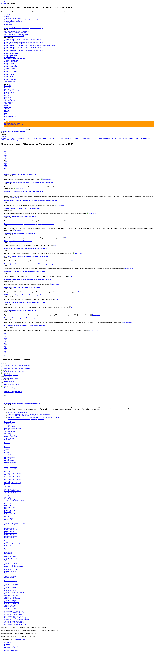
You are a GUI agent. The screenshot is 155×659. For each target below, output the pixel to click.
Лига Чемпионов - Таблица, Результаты (16, 31)
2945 (5, 152)
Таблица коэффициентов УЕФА (14, 36)
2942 (5, 157)
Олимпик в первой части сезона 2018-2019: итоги (20, 216)
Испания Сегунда (9, 565)
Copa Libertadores (9, 81)
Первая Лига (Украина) (11, 375)
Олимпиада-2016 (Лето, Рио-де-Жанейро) (17, 619)
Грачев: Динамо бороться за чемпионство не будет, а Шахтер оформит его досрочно (31, 264)
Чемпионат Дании (10, 605)
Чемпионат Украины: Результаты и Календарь (18, 368)
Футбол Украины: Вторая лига (13, 23)
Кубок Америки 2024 (10, 529)
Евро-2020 (7, 505)
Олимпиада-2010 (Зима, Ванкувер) (15, 624)
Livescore (18, 18)
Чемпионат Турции (10, 597)
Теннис (6, 115)
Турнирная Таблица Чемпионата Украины (30, 20)
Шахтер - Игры (9, 124)
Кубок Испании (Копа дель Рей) (14, 566)
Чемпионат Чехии (9, 606)
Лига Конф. (7, 103)
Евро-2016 (7, 508)
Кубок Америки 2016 (10, 534)
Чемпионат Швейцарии (11, 602)
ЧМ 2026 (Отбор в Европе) (12, 473)
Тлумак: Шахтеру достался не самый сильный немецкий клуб (24, 302)
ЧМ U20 (6, 95)
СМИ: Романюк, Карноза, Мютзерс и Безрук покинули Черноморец (26, 295)
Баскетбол (7, 110)
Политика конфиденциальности (14, 646)
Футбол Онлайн (9, 18)
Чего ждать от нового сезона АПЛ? (19, 412)
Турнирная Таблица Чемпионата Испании (29, 45)
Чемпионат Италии (10, 576)
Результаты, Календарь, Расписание (15, 544)
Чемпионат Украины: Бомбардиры (14, 371)
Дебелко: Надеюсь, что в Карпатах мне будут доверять (22, 287)
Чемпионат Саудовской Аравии (14, 592)
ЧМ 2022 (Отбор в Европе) (12, 476)
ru (4, 1)
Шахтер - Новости (16, 123)
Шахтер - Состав (20, 124)
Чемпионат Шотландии (11, 603)
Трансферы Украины (22, 28)
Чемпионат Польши (10, 590)
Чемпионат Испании (10, 563)
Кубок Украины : (9, 549)
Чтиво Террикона (13, 391)
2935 (5, 168)
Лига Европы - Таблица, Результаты (15, 32)
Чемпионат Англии (10, 556)
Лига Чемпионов (9, 100)
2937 (5, 165)
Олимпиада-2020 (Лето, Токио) (13, 616)
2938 (5, 163)
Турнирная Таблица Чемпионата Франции (30, 50)
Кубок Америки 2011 (10, 537)
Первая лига (8, 552)
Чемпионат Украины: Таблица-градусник (17, 365)
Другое (6, 105)
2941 (5, 158)
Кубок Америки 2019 (10, 533)
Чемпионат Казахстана (11, 595)
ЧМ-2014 (7, 481)
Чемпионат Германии (10, 569)
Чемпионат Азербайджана (12, 598)
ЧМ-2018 (7, 478)
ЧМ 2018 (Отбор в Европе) (12, 479)
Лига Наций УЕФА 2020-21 (12, 491)
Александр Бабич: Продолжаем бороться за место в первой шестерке (26, 256)
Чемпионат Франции (10, 581)
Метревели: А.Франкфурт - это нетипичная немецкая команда (24, 271)
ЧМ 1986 (7, 486)
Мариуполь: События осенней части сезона (18, 241)
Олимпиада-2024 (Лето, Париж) (14, 613)
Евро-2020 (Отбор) (10, 507)
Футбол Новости (9, 15)
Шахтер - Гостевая (10, 462)
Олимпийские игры (10, 116)
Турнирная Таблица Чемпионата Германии (30, 42)
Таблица (7, 542)
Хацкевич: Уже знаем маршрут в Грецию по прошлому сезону (24, 318)
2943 (5, 155)
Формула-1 (7, 107)
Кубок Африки (8, 99)
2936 (5, 166)
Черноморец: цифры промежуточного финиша (19, 233)
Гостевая (7, 123)
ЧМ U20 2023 (8, 518)
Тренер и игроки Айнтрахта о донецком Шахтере (20, 310)
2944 (5, 153)
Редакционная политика (11, 650)
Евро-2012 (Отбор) (10, 513)
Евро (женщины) (9, 92)
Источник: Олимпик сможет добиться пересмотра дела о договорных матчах (29, 224)
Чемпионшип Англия (10, 40)
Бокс (5, 113)
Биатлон (7, 111)
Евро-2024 (7, 86)
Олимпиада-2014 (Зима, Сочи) (13, 621)
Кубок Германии (22, 44)
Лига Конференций (10, 435)
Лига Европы (8, 102)
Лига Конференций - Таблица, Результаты (17, 34)
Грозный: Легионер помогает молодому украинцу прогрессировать (26, 248)
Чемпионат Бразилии (10, 600)
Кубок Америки (9, 528)
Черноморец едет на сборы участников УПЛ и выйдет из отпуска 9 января (28, 182)
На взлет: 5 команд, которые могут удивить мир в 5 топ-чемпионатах (29, 414)
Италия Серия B (9, 49)
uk (1, 1)
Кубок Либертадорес (10, 436)
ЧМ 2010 (7, 484)
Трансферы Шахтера (36, 28)
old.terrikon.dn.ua (20, 639)
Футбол (3, 3)
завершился (35, 138)
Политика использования (12, 649)
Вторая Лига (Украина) (11, 378)
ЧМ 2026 (7, 87)
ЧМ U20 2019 (8, 520)
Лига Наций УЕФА (10, 89)
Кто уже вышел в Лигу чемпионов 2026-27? (21, 415)
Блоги (6, 120)
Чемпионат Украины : (11, 541)
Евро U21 (7, 94)
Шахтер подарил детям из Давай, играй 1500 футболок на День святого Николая (30, 200)
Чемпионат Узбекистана (11, 594)
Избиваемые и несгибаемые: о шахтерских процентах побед (26, 419)
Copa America (8, 97)
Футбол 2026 (8, 423)
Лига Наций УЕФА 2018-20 (12, 492)
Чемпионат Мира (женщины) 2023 (14, 523)
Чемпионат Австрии (10, 589)
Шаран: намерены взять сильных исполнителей (20, 174)
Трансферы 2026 (9, 465)
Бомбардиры (8, 545)
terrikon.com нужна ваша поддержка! (13, 131)
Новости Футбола (9, 422)
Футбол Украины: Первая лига (13, 21)
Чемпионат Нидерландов (12, 585)
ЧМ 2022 (7, 475)
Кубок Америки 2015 (10, 536)
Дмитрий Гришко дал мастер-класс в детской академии (22, 208)
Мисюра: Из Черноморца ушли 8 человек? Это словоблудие (23, 191)
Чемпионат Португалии (11, 584)
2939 (5, 161)
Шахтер (6, 121)
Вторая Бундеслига (10, 44)
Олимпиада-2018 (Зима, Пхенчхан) (15, 618)
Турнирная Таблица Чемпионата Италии (28, 47)
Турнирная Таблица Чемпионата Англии (28, 39)
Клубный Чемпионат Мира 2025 (14, 91)
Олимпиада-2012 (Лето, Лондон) (14, 622)
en (2, 1)
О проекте (7, 642)
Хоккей (6, 108)
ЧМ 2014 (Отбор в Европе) (12, 483)
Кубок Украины (9, 24)
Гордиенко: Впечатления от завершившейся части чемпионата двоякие (27, 279)
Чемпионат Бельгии (10, 587)
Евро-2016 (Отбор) (10, 510)
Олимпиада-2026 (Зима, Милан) (14, 611)
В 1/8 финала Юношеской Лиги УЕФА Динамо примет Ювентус (25, 325)
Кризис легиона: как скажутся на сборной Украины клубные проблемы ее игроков (33, 417)
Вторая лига (8, 553)
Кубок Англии (23, 40)
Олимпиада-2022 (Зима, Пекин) (14, 614)
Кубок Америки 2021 (10, 531)
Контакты (7, 644)
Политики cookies (9, 647)
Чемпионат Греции (10, 608)
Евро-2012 (7, 512)
